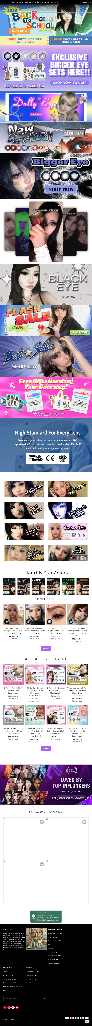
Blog (4, 990)
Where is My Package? (55, 933)
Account (50, 948)
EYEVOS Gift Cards (32, 979)
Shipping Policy (53, 959)
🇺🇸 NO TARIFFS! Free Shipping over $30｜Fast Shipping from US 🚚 (35, 2)
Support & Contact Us (55, 941)
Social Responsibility (9, 983)
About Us (6, 972)
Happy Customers (31, 983)
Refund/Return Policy (54, 956)
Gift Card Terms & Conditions (12, 986)
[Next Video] (82, 231)
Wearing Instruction (9, 979)
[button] (46, 232)
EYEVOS (46, 8)
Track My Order (53, 937)
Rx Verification (8, 975)
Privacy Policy (52, 952)
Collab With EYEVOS (32, 972)
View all (46, 648)
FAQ (49, 944)
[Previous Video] (9, 231)
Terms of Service (53, 963)
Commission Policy (32, 975)
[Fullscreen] (59, 204)
